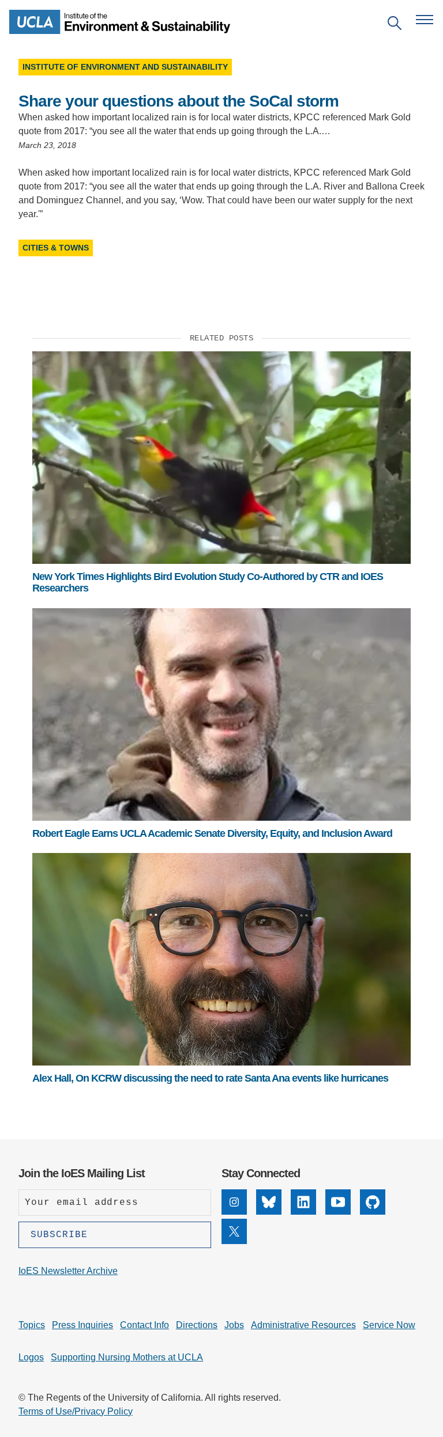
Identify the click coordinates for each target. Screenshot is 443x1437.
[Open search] (394, 25)
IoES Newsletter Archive (68, 1271)
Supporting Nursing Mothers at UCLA (127, 1357)
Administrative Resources (303, 1325)
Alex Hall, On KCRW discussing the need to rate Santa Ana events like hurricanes (210, 1078)
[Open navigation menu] (424, 19)
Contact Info (144, 1325)
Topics (31, 1325)
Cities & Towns (55, 247)
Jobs (234, 1325)
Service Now (389, 1325)
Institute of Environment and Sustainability (125, 66)
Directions (196, 1325)
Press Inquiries (82, 1325)
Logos (31, 1357)
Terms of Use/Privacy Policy (75, 1411)
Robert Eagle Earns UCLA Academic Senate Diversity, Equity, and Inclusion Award (212, 833)
